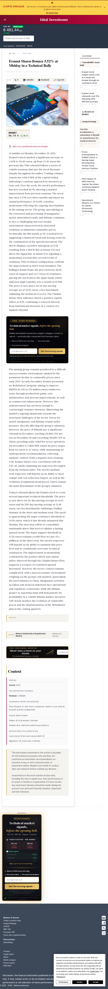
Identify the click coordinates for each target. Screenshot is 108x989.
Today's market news (12, 920)
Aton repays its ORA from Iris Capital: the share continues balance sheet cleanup (90, 184)
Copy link (60, 80)
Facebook (45, 80)
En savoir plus (52, 13)
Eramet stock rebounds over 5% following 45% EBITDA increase (90, 97)
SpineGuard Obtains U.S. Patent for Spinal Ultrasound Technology (91, 205)
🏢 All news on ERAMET (88, 113)
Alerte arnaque (9, 960)
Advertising (8, 942)
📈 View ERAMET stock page (89, 63)
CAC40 (6, 926)
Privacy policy (9, 963)
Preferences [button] (61, 977)
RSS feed (7, 966)
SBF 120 (7, 929)
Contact (6, 951)
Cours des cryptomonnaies (14, 935)
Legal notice (8, 954)
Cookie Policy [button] (94, 971)
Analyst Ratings (9, 923)
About (5, 957)
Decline (79, 982)
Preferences (63, 982)
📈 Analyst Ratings (88, 121)
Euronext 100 (9, 932)
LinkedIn (29, 80)
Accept (96, 982)
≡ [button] (5, 19)
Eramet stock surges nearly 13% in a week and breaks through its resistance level (91, 77)
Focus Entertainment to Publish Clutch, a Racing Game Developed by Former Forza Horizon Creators (90, 160)
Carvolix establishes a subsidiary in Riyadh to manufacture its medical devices (89, 135)
